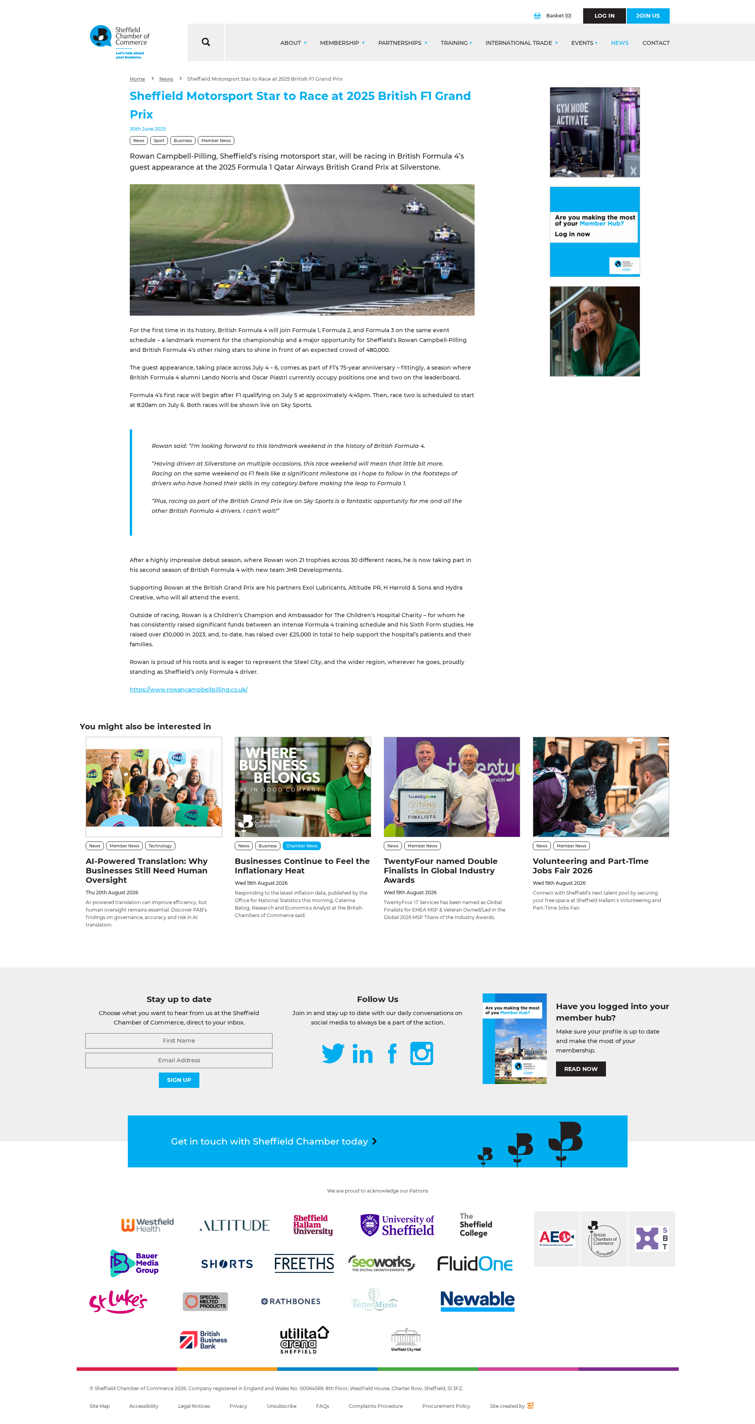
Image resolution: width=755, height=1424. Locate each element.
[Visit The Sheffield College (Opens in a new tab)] (476, 1225)
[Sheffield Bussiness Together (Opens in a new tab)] (651, 1239)
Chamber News (301, 846)
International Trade (520, 43)
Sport (159, 140)
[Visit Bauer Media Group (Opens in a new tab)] (134, 1263)
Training (454, 43)
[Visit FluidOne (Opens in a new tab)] (475, 1263)
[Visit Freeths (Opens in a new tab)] (304, 1263)
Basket (558, 15)
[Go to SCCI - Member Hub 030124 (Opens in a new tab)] (595, 232)
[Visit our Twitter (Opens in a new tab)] (333, 1054)
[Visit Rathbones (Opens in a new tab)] (290, 1301)
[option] (303, 250)
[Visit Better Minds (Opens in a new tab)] (376, 1301)
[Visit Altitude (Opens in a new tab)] (234, 1225)
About (291, 43)
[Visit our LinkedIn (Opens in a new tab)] (362, 1054)
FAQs (322, 1406)
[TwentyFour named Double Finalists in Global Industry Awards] (452, 787)
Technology (160, 846)
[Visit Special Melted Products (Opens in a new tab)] (205, 1301)
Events (582, 43)
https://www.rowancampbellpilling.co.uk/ (189, 689)
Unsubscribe (281, 1406)
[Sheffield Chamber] (119, 42)
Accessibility (143, 1406)
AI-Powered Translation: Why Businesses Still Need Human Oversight (147, 870)
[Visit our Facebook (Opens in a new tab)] (392, 1054)
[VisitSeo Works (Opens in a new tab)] (381, 1263)
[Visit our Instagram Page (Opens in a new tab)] (421, 1054)
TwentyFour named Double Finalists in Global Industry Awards (441, 870)
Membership (340, 43)
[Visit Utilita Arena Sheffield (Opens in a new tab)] (305, 1340)
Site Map (100, 1406)
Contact (656, 43)
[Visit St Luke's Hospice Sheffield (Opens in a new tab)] (118, 1301)
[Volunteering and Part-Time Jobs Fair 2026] (601, 787)
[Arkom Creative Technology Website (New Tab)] (530, 1406)
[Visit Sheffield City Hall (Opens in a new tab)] (406, 1340)
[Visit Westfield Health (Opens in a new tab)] (147, 1225)
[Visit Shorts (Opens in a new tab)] (227, 1263)
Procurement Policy (446, 1406)
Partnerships (400, 43)
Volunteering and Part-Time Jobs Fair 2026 (591, 865)
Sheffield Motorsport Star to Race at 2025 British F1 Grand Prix (265, 79)
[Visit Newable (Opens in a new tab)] (477, 1301)
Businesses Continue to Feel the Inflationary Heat (302, 865)
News (620, 43)
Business (183, 140)
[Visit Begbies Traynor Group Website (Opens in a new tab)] (604, 1239)
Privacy (238, 1406)
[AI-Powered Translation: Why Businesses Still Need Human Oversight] (154, 787)
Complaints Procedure (376, 1406)
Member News (216, 140)
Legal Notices (194, 1406)
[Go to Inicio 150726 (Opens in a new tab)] (595, 331)
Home (137, 79)
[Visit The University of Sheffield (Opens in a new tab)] (397, 1225)
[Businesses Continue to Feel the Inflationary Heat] (303, 787)
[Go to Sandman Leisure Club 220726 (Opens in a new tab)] (595, 132)
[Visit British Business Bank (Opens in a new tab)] (203, 1340)
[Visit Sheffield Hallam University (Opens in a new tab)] (313, 1225)
